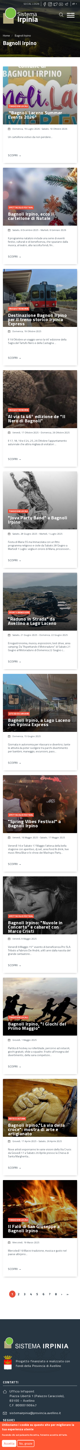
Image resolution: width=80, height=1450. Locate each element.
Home (6, 35)
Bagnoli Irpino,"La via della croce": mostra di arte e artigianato (36, 1129)
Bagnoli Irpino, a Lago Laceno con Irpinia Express (39, 722)
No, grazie (25, 1443)
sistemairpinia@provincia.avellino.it (35, 1413)
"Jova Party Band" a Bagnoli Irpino (37, 519)
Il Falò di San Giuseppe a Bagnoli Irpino (34, 1228)
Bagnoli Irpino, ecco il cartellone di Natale (31, 216)
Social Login (31, 4)
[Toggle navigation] (70, 15)
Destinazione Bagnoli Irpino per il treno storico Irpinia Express (37, 319)
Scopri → (15, 155)
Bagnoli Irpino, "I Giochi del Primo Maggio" (37, 1026)
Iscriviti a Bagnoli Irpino (4, 1308)
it (73, 4)
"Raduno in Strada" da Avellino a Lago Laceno (32, 621)
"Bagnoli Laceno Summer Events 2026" (35, 114)
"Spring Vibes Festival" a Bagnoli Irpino (34, 823)
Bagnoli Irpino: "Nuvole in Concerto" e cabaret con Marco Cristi (35, 927)
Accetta (9, 1443)
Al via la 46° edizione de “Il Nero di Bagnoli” (36, 418)
